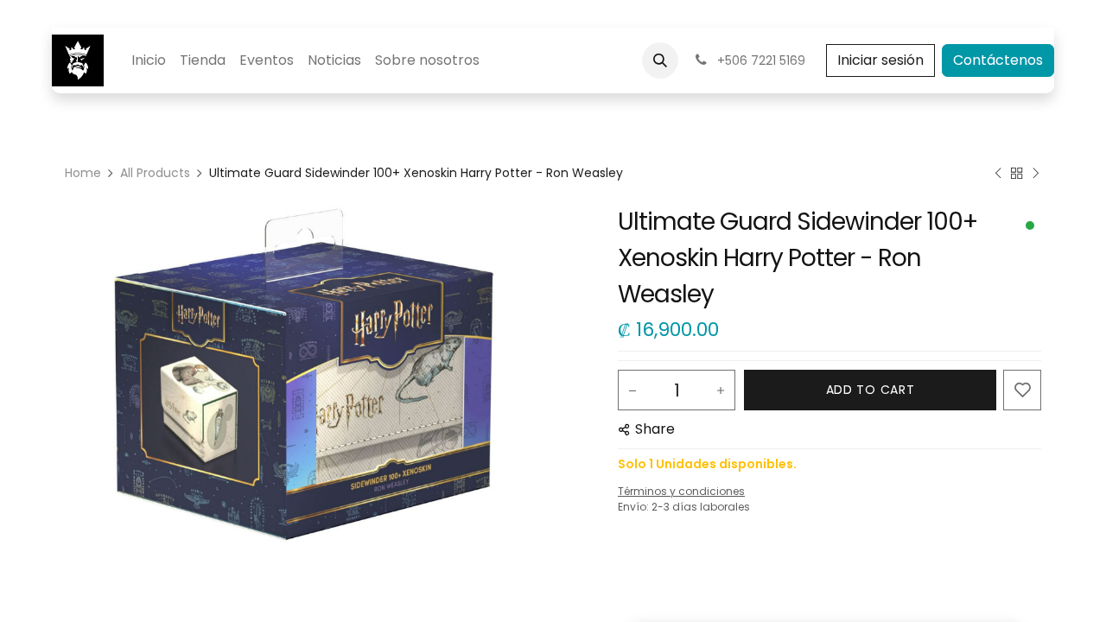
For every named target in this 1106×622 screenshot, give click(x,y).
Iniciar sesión (880, 60)
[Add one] (720, 390)
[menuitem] (148, 60)
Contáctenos (998, 60)
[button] (660, 60)
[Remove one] (632, 390)
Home (83, 172)
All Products (155, 172)
